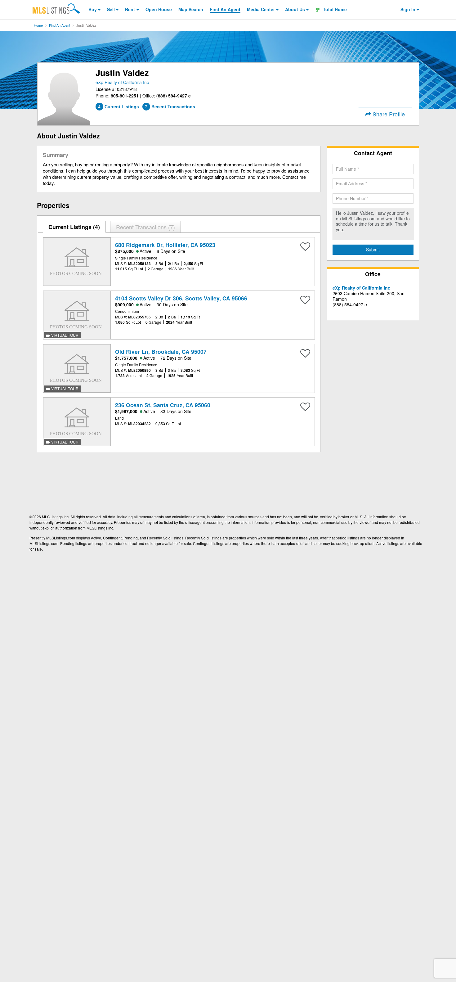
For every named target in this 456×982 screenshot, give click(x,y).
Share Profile (388, 114)
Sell (111, 9)
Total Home (334, 9)
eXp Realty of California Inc (122, 82)
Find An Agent (59, 25)
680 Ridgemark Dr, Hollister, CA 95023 (165, 245)
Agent (225, 9)
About (295, 9)
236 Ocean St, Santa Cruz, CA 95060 (162, 405)
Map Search (190, 9)
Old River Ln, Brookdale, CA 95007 (161, 351)
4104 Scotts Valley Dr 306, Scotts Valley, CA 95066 (181, 298)
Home (38, 25)
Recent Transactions (144, 227)
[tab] (74, 227)
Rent (130, 9)
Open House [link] (158, 9)
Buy (92, 9)
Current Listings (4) (74, 227)
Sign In (407, 9)
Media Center (261, 9)
